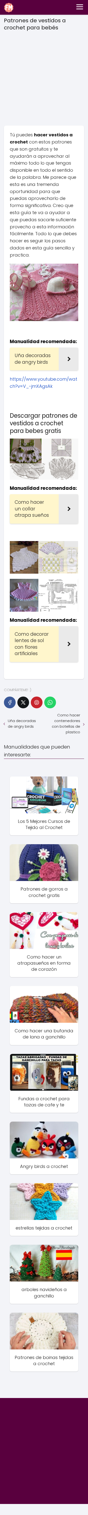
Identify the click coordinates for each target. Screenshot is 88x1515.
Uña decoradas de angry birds (22, 723)
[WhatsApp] (50, 702)
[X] (23, 702)
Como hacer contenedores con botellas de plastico (66, 723)
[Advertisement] (44, 76)
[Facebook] (10, 702)
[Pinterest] (37, 702)
